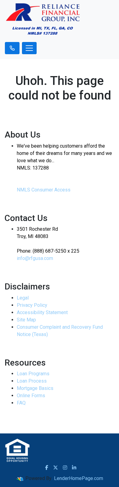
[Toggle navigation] (29, 48)
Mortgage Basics (35, 388)
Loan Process (32, 381)
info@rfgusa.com (35, 258)
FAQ (21, 403)
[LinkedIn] (74, 467)
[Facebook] (46, 467)
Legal (23, 298)
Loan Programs (33, 374)
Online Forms (31, 395)
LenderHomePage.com (78, 478)
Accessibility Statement (42, 312)
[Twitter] (55, 467)
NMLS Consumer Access (43, 190)
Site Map (26, 320)
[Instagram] (65, 467)
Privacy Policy (32, 305)
